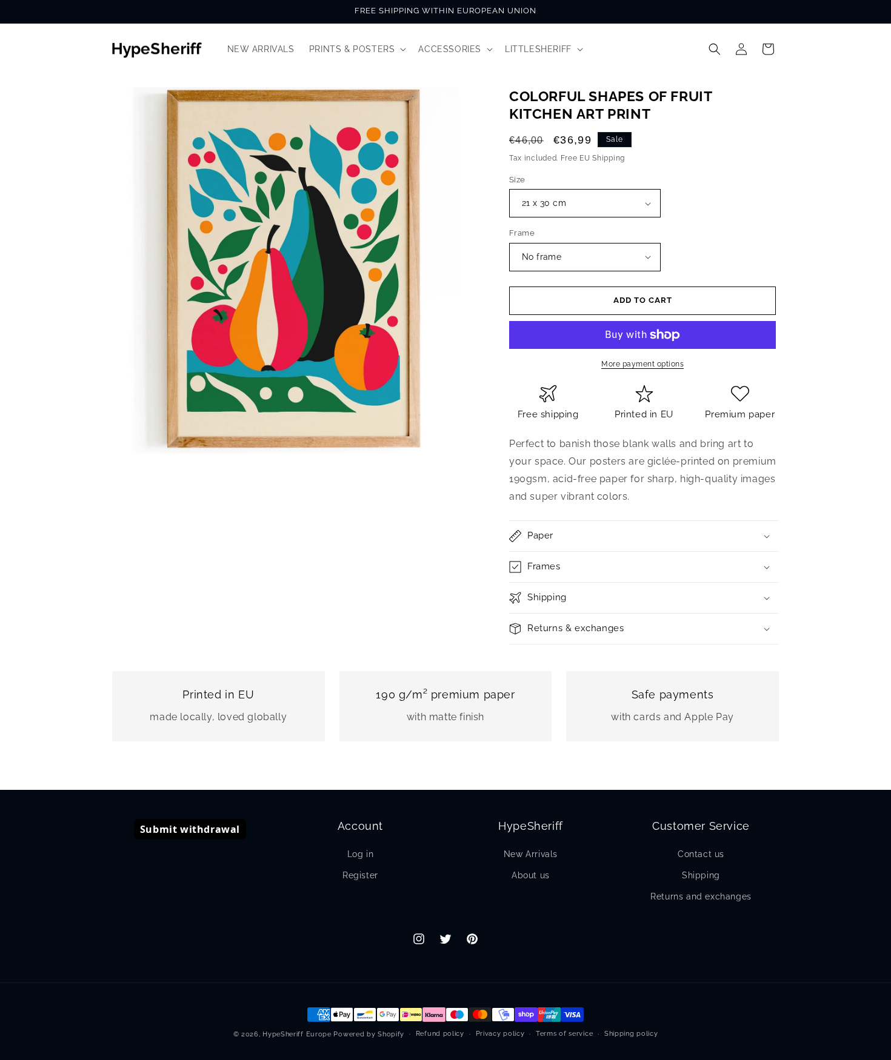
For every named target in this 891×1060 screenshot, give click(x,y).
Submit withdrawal (190, 829)
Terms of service (564, 1034)
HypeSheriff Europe (297, 1034)
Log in (360, 854)
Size (517, 179)
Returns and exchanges (701, 896)
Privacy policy (500, 1034)
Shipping (701, 875)
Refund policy (440, 1034)
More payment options (642, 364)
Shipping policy (631, 1034)
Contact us (701, 854)
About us (531, 875)
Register (360, 875)
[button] (357, 49)
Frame (522, 232)
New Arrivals (531, 854)
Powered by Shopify (368, 1034)
